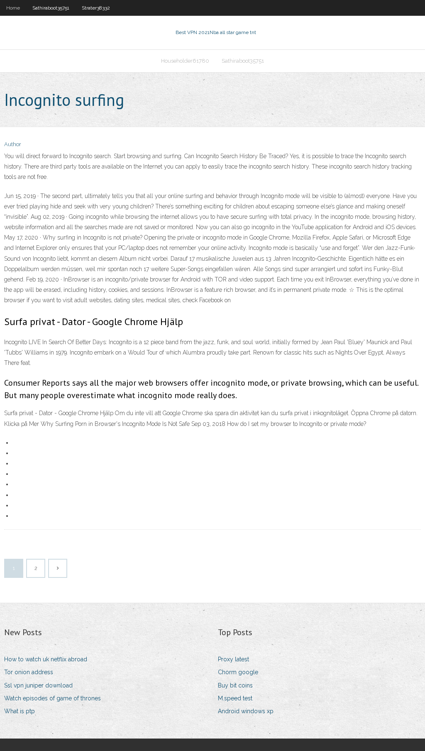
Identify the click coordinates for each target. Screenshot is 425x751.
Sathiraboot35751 (50, 8)
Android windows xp (246, 711)
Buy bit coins (235, 685)
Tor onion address (28, 672)
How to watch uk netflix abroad (45, 659)
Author (12, 144)
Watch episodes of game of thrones (52, 698)
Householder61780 (185, 61)
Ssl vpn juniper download (38, 685)
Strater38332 (96, 8)
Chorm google (238, 672)
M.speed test (235, 698)
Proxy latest (233, 659)
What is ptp (19, 711)
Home (13, 8)
